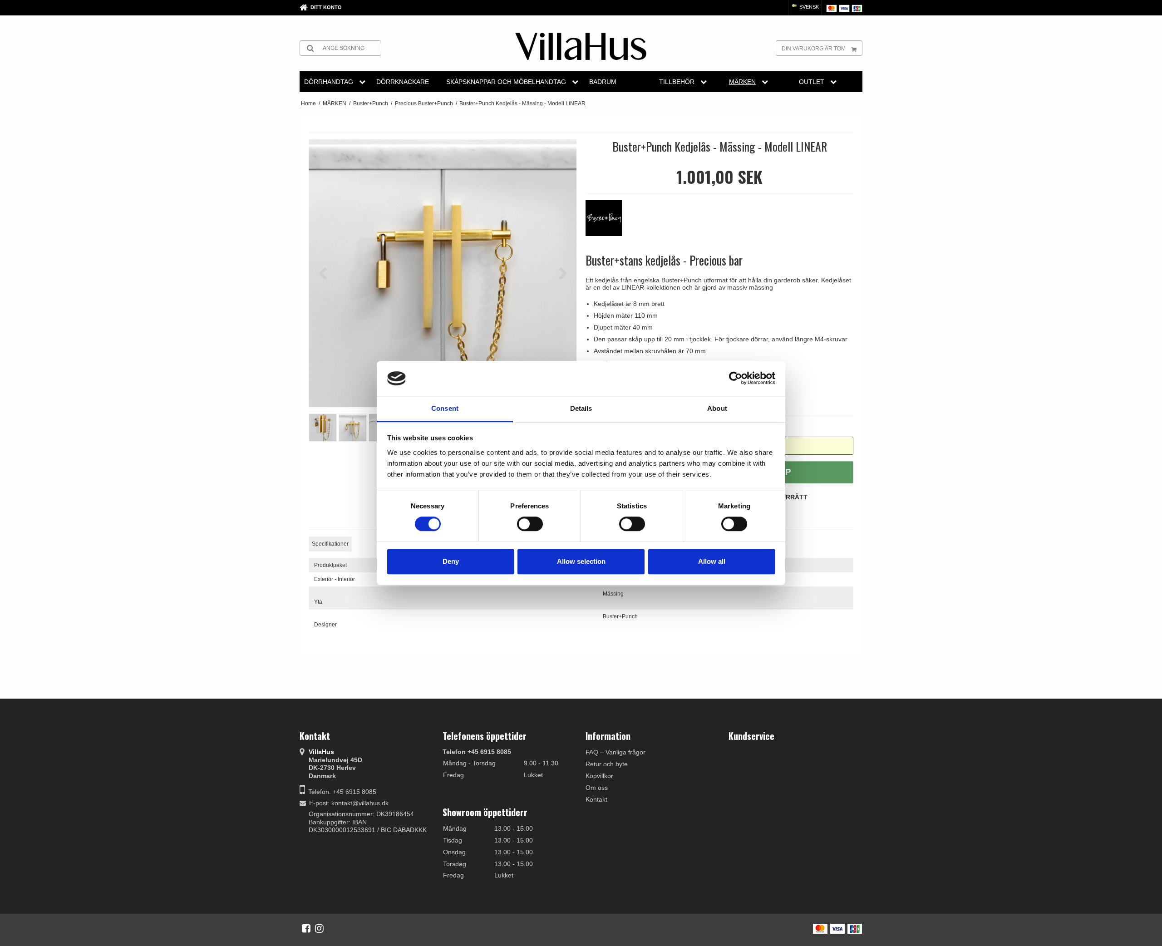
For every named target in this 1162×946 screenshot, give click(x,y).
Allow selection (581, 561)
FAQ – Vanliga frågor (615, 752)
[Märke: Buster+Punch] (608, 222)
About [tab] (717, 408)
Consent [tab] (444, 408)
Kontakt (596, 799)
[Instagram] (319, 928)
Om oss (597, 787)
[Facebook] (306, 928)
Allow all (711, 561)
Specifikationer (330, 544)
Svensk (808, 7)
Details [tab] (581, 408)
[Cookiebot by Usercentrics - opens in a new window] (735, 378)
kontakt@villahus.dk (360, 803)
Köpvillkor (599, 775)
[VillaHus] (580, 46)
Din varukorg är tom (814, 48)
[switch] (530, 524)
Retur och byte (607, 764)
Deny (451, 561)
